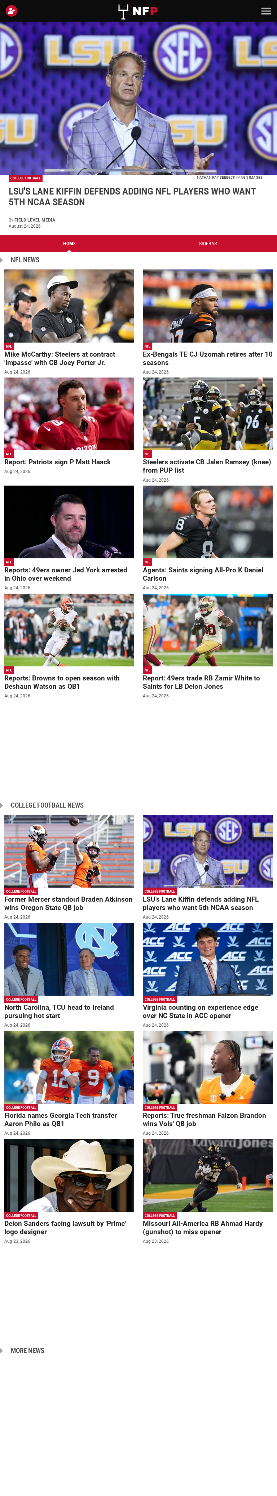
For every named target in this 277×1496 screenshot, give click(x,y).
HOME (69, 243)
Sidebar (208, 243)
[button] (265, 10)
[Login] (13, 11)
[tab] (69, 243)
